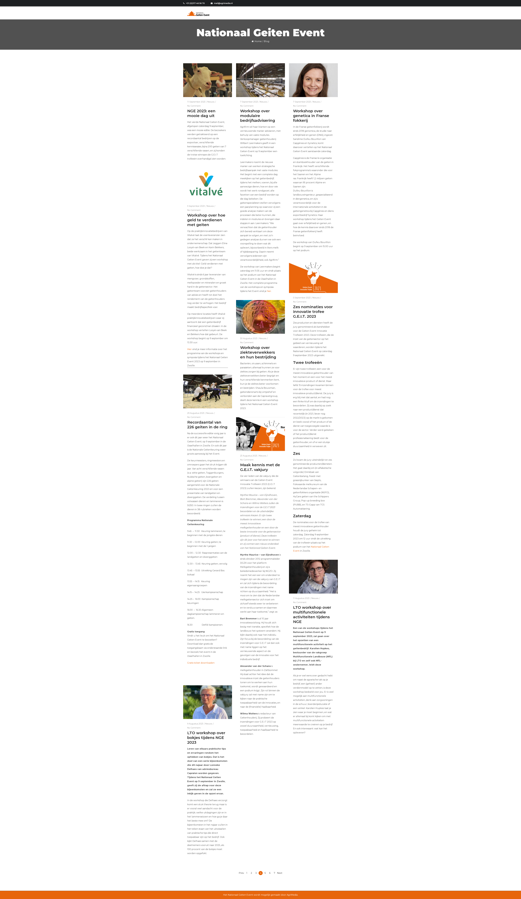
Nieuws (210, 102)
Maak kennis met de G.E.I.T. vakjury (260, 467)
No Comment (194, 106)
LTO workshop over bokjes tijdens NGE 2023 (206, 738)
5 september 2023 (196, 206)
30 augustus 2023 (248, 338)
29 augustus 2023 (195, 413)
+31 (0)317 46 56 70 (195, 3)
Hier (189, 349)
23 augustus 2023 (248, 456)
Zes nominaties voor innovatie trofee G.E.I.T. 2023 (313, 312)
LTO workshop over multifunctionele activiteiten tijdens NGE (312, 614)
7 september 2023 (249, 102)
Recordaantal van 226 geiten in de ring (207, 424)
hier (269, 291)
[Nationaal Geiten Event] (198, 13)
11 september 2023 (196, 102)
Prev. (241, 873)
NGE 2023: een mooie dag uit (201, 113)
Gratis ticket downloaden (201, 663)
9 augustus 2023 (195, 724)
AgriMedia (292, 895)
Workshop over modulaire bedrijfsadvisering (257, 116)
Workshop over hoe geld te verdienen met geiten (206, 220)
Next (279, 873)
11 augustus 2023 (301, 598)
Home (258, 41)
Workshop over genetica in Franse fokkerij (311, 116)
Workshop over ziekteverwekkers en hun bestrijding (258, 352)
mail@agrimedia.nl (223, 3)
